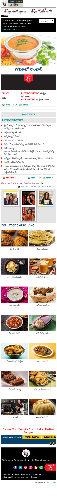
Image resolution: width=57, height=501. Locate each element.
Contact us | (26, 474)
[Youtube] (36, 467)
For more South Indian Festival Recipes (20, 183)
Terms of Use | (23, 477)
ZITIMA (53, 482)
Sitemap (33, 477)
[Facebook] (15, 467)
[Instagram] (31, 467)
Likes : (49, 177)
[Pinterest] (25, 467)
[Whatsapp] (41, 467)
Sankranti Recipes (12, 437)
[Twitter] (20, 467)
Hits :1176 (36, 177)
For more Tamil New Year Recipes (37, 186)
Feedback (11, 177)
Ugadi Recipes (32, 436)
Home (6, 20)
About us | (7, 474)
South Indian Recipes (20, 20)
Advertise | (38, 474)
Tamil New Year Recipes (14, 26)
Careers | (16, 474)
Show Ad (5, 16)
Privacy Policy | (9, 477)
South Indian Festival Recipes (17, 23)
